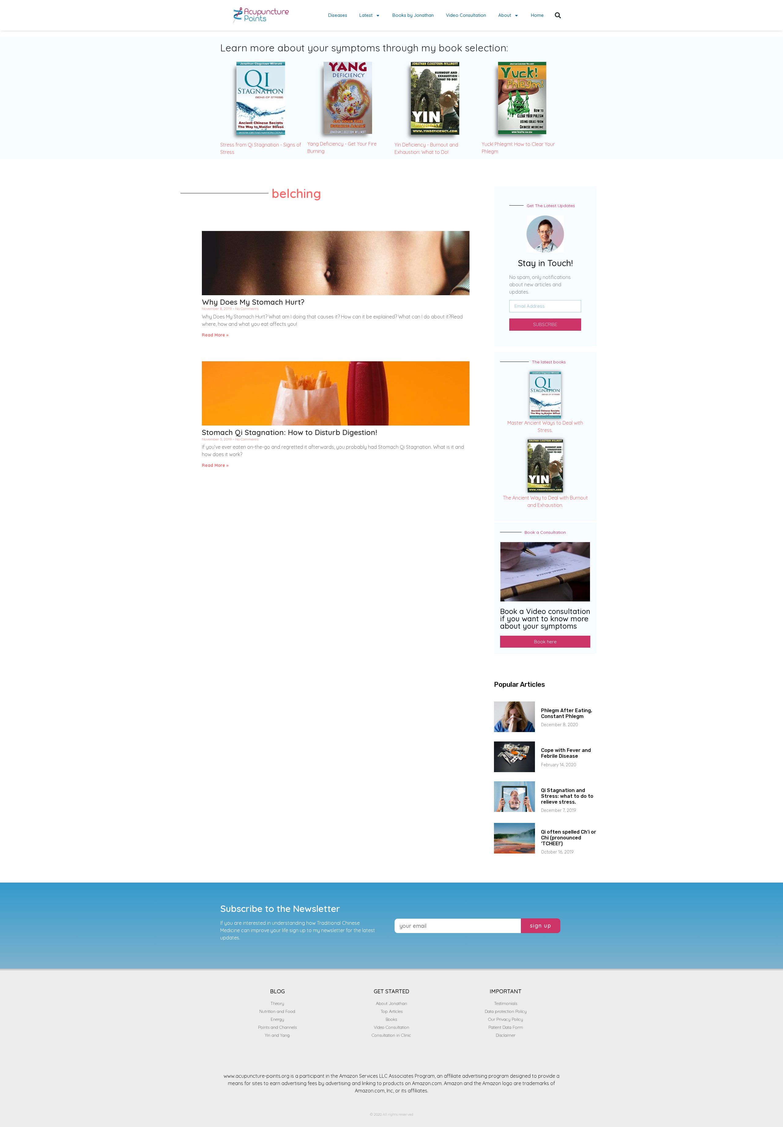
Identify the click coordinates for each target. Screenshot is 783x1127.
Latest (366, 15)
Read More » (215, 335)
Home (537, 15)
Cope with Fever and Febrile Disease (566, 753)
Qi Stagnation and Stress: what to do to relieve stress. (567, 796)
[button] (558, 15)
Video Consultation (466, 15)
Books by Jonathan (413, 15)
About (504, 15)
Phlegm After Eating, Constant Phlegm (566, 713)
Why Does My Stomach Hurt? (253, 302)
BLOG (277, 991)
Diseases (337, 15)
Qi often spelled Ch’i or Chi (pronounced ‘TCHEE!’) (568, 837)
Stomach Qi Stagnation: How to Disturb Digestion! (289, 432)
